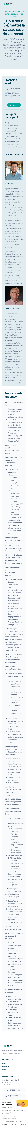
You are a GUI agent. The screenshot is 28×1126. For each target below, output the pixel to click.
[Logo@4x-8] (8, 2)
